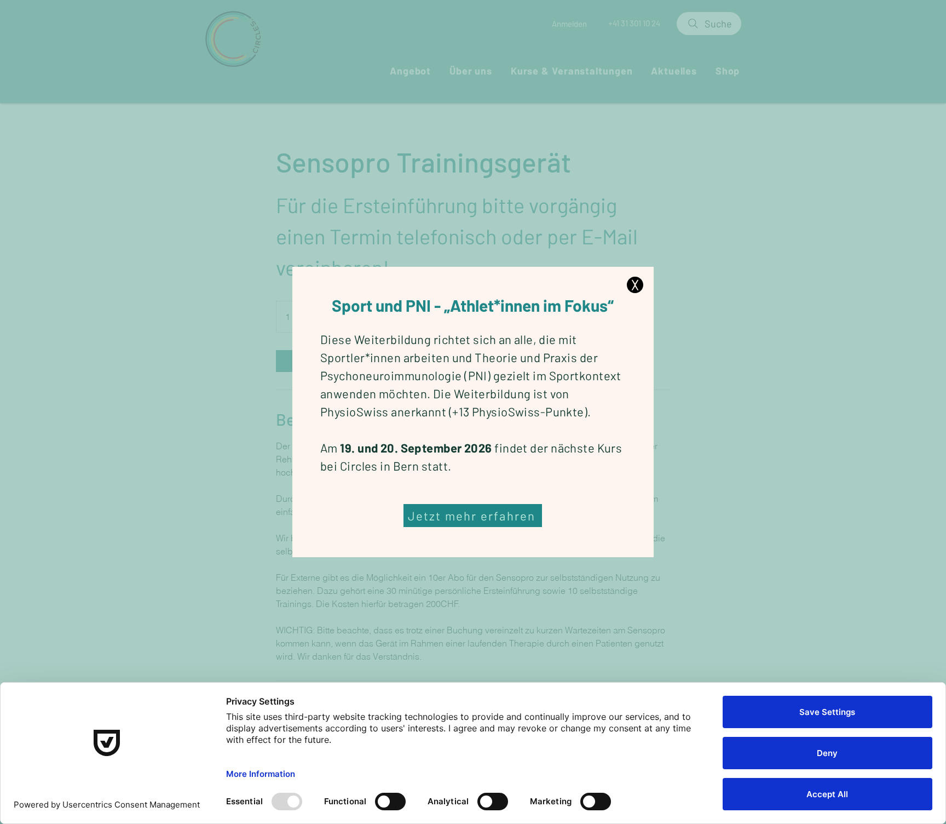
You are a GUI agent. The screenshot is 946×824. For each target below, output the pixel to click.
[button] (635, 285)
